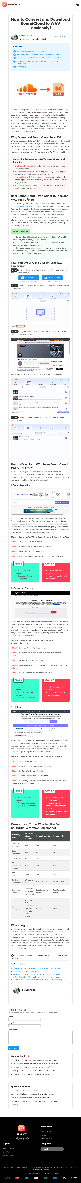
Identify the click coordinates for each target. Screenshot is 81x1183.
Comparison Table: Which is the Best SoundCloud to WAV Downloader (38, 62)
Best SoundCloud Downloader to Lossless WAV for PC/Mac (38, 54)
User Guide (44, 1135)
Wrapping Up (21, 67)
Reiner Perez (26, 35)
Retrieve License (8, 1156)
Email (11, 1023)
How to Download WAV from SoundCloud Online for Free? (38, 58)
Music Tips (65, 36)
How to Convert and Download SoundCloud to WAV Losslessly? (36, 1064)
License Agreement (37, 1167)
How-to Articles (46, 1131)
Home (16, 955)
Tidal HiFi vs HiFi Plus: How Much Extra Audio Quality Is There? (38, 969)
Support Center (8, 1148)
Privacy (17, 1167)
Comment (13, 1030)
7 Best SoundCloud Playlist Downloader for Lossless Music (36, 977)
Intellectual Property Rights (68, 1167)
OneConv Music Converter (31, 206)
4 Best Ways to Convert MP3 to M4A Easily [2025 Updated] (37, 979)
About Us (6, 1152)
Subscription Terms (41, 1170)
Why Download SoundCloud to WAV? (30, 51)
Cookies (25, 1167)
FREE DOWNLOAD (30, 278)
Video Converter (46, 1139)
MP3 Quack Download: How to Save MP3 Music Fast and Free (38, 974)
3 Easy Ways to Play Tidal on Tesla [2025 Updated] (34, 971)
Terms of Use (8, 1167)
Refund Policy (51, 1167)
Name (11, 1016)
